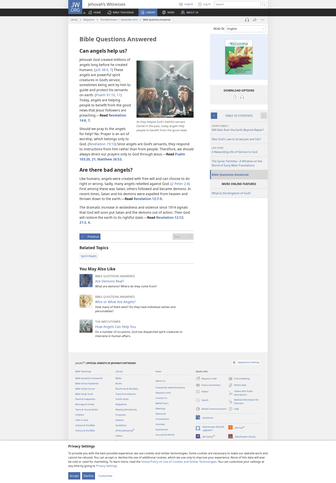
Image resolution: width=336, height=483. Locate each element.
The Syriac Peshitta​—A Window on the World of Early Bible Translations (237, 163)
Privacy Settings (106, 466)
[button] (121, 12)
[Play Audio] (247, 19)
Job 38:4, (102, 69)
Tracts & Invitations (125, 394)
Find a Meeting (239, 379)
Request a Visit (163, 392)
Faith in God (81, 420)
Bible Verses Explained (86, 383)
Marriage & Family (84, 404)
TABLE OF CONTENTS (239, 116)
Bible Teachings (83, 371)
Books (118, 383)
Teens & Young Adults (86, 409)
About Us (160, 380)
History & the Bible (85, 430)
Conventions (162, 419)
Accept (74, 476)
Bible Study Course (85, 388)
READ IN (219, 29)
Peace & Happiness (85, 399)
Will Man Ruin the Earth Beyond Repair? (238, 128)
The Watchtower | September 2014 (119, 19)
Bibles (118, 378)
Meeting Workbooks (126, 409)
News (158, 371)
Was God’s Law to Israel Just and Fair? (236, 139)
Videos (118, 435)
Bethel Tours (162, 403)
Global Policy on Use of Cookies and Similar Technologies (179, 462)
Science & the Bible (85, 425)
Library (74, 19)
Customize (105, 476)
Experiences (162, 429)
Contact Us (161, 398)
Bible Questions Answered (230, 175)
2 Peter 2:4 (180, 183)
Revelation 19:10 (102, 144)
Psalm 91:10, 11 (108, 95)
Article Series (122, 399)
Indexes (119, 420)
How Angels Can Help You (115, 326)
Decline (88, 476)
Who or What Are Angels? (115, 301)
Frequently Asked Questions (170, 387)
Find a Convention (208, 385)
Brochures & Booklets (126, 388)
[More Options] (262, 19)
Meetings (160, 408)
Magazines (88, 19)
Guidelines (120, 425)
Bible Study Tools (84, 394)
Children (79, 414)
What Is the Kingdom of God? (231, 193)
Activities (160, 424)
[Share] (255, 19)
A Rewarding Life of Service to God (234, 150)
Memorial (161, 413)
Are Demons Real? (109, 281)
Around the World (165, 434)
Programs (120, 414)
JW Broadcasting (124, 430)
